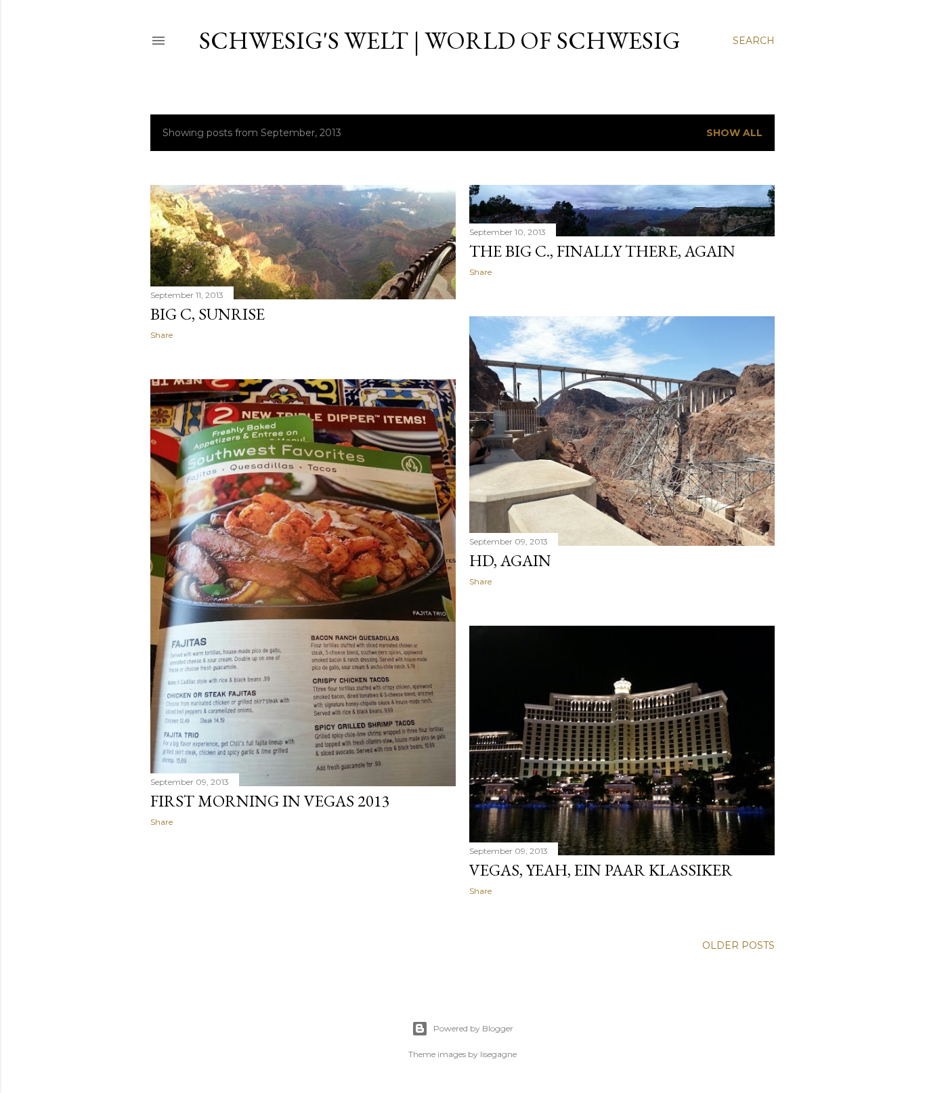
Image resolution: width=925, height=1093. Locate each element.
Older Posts (738, 945)
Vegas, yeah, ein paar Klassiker (601, 869)
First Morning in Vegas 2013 (270, 800)
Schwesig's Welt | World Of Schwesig (440, 40)
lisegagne (498, 1054)
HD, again (510, 560)
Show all (734, 133)
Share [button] (161, 335)
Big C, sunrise (207, 313)
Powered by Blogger (473, 1028)
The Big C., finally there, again (602, 250)
